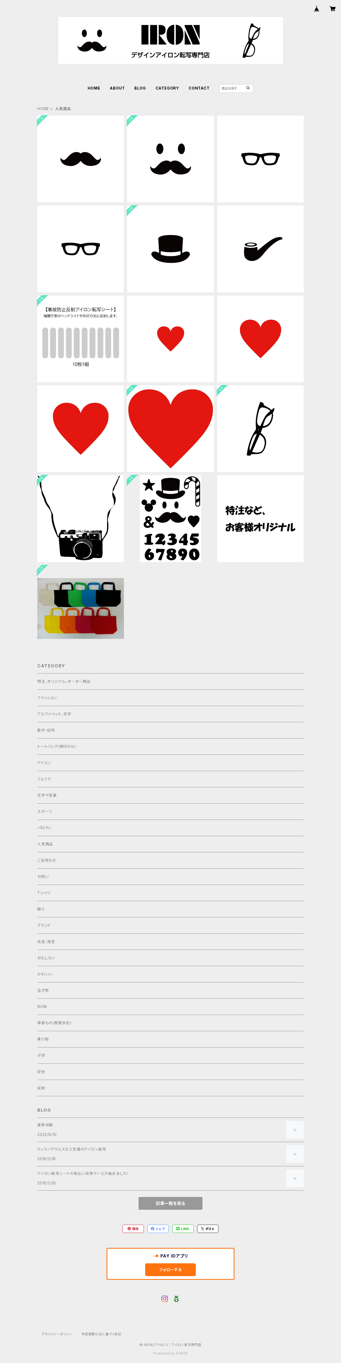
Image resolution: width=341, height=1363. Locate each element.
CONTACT (199, 88)
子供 (41, 1055)
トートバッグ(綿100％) (56, 746)
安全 (41, 1071)
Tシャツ (44, 892)
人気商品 (45, 844)
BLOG (140, 88)
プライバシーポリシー (57, 1334)
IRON (42, 1006)
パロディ (44, 827)
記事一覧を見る (170, 1203)
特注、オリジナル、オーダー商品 (64, 681)
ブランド (44, 925)
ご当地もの (46, 860)
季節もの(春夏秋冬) (54, 1023)
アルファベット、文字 (54, 714)
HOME (94, 88)
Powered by (164, 1353)
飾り (41, 909)
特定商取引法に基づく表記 (101, 1334)
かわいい (44, 974)
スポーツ (44, 811)
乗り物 (42, 1039)
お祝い (42, 876)
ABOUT (117, 88)
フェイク (44, 779)
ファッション (47, 697)
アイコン (44, 762)
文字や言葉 (47, 795)
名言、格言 (46, 941)
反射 (41, 1088)
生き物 (42, 990)
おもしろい (46, 957)
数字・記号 (46, 730)
